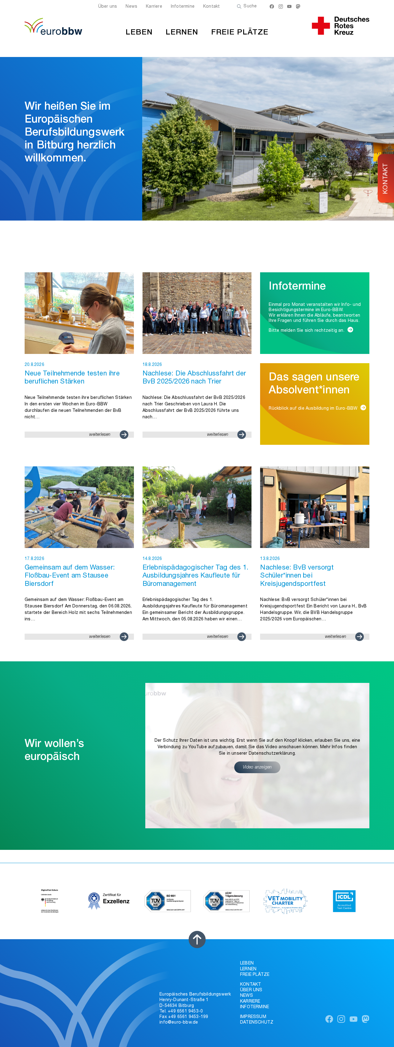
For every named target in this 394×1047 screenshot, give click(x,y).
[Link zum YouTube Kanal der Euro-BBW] (289, 7)
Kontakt (211, 7)
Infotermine (183, 7)
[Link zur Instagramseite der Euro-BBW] (281, 7)
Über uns (107, 7)
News (131, 7)
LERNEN (182, 33)
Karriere (154, 7)
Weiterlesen (100, 435)
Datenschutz (256, 1023)
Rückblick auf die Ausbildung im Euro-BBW (313, 409)
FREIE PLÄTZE (239, 33)
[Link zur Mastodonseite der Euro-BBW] (298, 7)
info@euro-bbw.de (178, 1023)
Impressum (253, 1017)
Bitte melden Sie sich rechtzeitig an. (306, 331)
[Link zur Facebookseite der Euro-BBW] (272, 7)
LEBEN (139, 33)
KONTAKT (386, 178)
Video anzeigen (257, 767)
